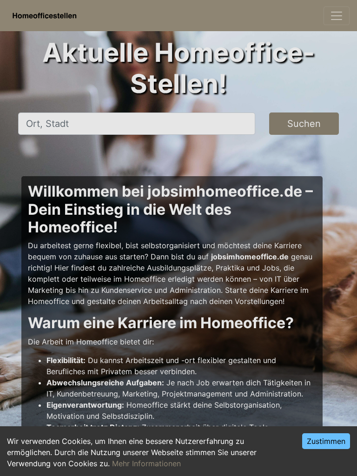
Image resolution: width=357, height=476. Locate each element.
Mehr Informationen (146, 463)
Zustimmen (326, 441)
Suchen (304, 123)
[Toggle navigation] (337, 16)
